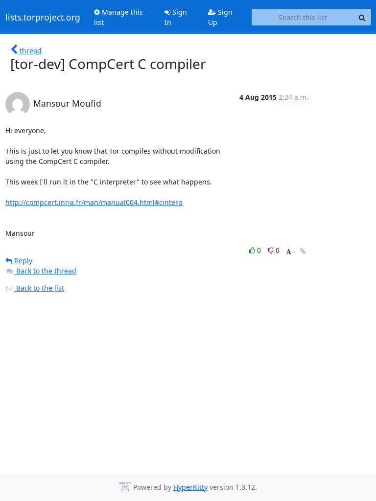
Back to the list (39, 288)
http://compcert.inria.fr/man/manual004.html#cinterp (94, 202)
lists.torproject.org (42, 17)
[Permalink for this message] (303, 251)
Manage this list (118, 17)
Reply (22, 260)
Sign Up (220, 17)
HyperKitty (190, 487)
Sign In (175, 17)
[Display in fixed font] (288, 251)
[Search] (362, 17)
